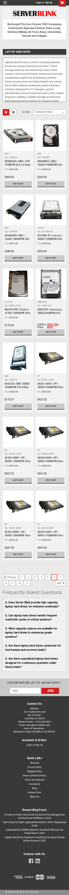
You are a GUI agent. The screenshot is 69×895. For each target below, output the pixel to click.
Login (38, 2)
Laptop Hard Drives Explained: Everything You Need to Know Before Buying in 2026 (35, 839)
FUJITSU (9, 302)
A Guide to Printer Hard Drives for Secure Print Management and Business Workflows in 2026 (34, 816)
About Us (34, 796)
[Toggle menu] (5, 5)
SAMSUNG (42, 302)
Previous (11, 577)
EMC (7, 153)
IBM (6, 376)
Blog (34, 788)
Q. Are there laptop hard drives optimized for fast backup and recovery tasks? (33, 647)
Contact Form (34, 792)
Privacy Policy (35, 767)
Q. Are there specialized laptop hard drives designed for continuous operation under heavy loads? (31, 663)
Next (59, 583)
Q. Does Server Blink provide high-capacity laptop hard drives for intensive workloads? (32, 604)
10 (19, 583)
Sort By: (26, 112)
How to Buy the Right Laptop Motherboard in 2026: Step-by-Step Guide (34, 824)
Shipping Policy (34, 771)
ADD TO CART (18, 184)
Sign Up (48, 2)
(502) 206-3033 (53, 325)
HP (38, 376)
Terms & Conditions (35, 780)
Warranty (34, 763)
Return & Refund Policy (34, 775)
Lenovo (40, 228)
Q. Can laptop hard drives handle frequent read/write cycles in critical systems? (31, 617)
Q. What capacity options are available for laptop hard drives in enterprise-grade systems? (31, 632)
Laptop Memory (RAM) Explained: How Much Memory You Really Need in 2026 (34, 831)
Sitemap (34, 892)
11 (27, 583)
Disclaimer (34, 784)
